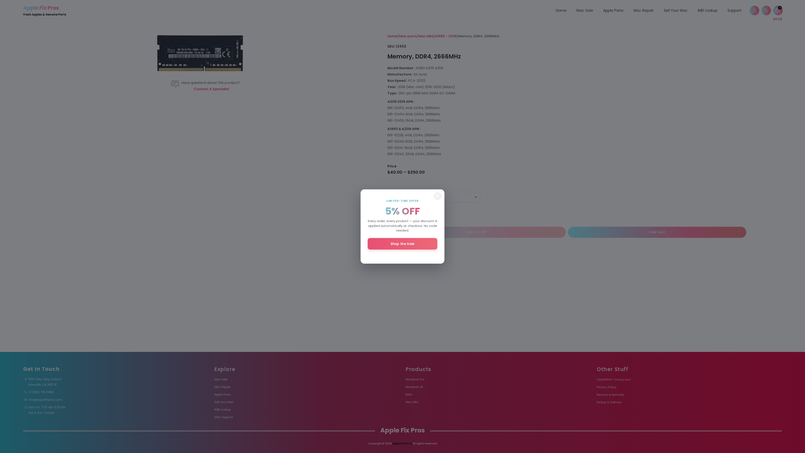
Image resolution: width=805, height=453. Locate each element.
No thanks (402, 255)
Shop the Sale (403, 244)
